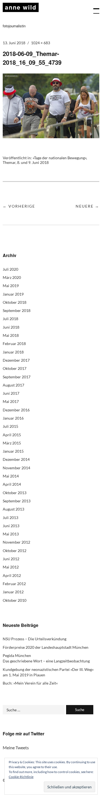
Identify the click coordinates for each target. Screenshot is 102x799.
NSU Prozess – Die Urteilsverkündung (34, 638)
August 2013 (13, 509)
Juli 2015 (10, 426)
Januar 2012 (13, 591)
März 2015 (12, 443)
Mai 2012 (11, 567)
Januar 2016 (13, 418)
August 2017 (13, 385)
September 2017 (16, 377)
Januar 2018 (13, 352)
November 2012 (16, 542)
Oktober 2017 (14, 368)
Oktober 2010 (14, 600)
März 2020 (12, 277)
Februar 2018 (14, 343)
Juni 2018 (11, 327)
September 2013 (16, 501)
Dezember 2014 (16, 459)
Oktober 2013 (14, 492)
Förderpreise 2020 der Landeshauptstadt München (45, 647)
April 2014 (12, 484)
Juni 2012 (11, 558)
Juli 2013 (10, 517)
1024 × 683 (40, 42)
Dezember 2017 (16, 360)
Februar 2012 (14, 583)
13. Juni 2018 (14, 42)
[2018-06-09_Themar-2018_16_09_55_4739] (51, 136)
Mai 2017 (11, 401)
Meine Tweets (16, 747)
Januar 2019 (13, 294)
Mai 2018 (11, 335)
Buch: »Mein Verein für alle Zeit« (30, 683)
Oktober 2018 (14, 302)
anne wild (20, 7)
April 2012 (12, 575)
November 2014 (16, 467)
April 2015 (12, 434)
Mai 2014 (11, 476)
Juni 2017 (11, 393)
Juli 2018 (10, 318)
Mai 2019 (11, 285)
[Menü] (93, 8)
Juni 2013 (11, 525)
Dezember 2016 (16, 410)
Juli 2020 (10, 269)
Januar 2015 (13, 451)
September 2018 (16, 310)
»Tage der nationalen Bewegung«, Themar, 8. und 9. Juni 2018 (45, 160)
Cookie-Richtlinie (21, 777)
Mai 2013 (11, 534)
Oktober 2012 (14, 550)
